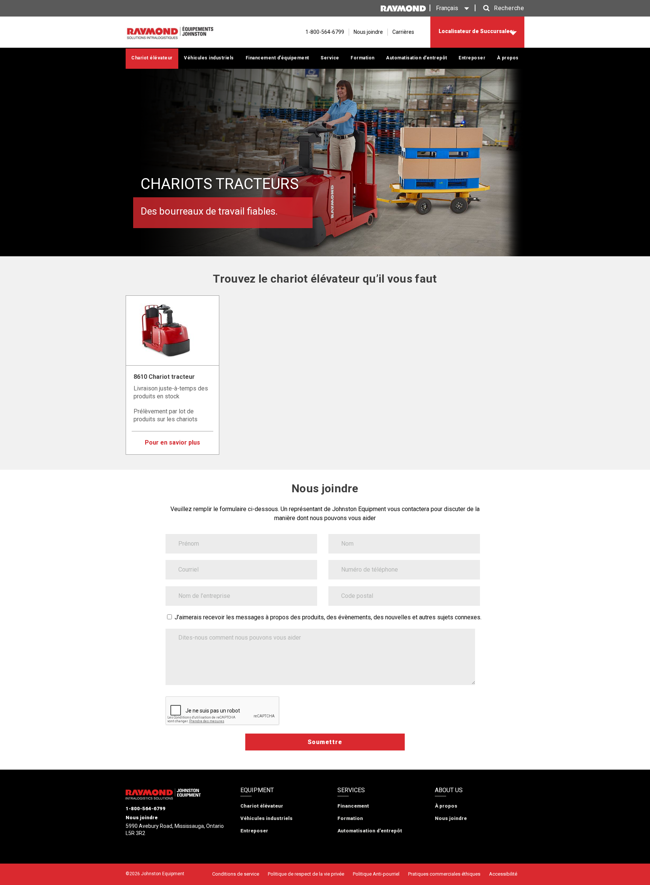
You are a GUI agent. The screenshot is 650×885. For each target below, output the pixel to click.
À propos (508, 58)
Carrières (403, 32)
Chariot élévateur (152, 58)
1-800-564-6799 (146, 808)
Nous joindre (368, 32)
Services (351, 790)
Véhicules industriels (209, 58)
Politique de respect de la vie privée (306, 874)
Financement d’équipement (277, 58)
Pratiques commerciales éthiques (444, 874)
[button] (501, 8)
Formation (363, 58)
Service (329, 58)
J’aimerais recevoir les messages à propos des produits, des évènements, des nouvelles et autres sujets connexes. (328, 617)
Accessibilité (503, 874)
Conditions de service (235, 874)
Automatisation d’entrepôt (416, 58)
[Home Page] (170, 32)
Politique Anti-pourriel (376, 874)
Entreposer (472, 58)
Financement (353, 806)
